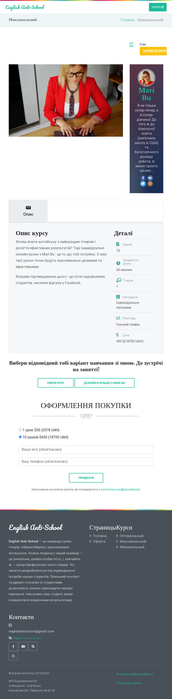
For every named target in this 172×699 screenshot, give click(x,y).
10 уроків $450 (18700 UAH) (45, 437)
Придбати (86, 477)
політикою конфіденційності (120, 489)
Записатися (154, 51)
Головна (127, 20)
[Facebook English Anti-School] (13, 646)
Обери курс (55, 383)
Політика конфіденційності (134, 674)
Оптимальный (132, 536)
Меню (156, 7)
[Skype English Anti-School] (32, 646)
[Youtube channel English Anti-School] (23, 646)
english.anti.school (27, 638)
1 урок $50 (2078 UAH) (41, 430)
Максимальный (133, 541)
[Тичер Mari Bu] (146, 78)
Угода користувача (128, 683)
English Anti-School (24, 7)
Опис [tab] (28, 214)
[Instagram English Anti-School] (13, 655)
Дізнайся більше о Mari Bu (104, 383)
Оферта (99, 541)
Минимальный (132, 547)
